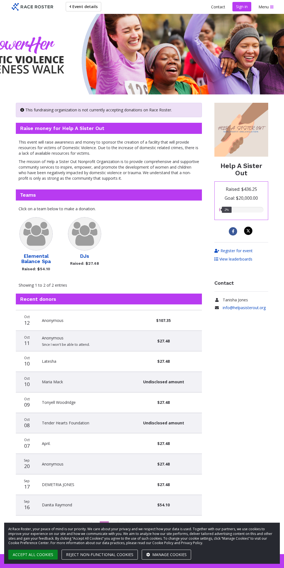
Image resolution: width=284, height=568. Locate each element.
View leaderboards (235, 259)
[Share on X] (249, 231)
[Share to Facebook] (234, 231)
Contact (218, 6)
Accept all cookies (33, 554)
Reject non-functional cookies (99, 554)
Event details (84, 6)
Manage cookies (169, 554)
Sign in (242, 6)
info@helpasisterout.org (244, 307)
